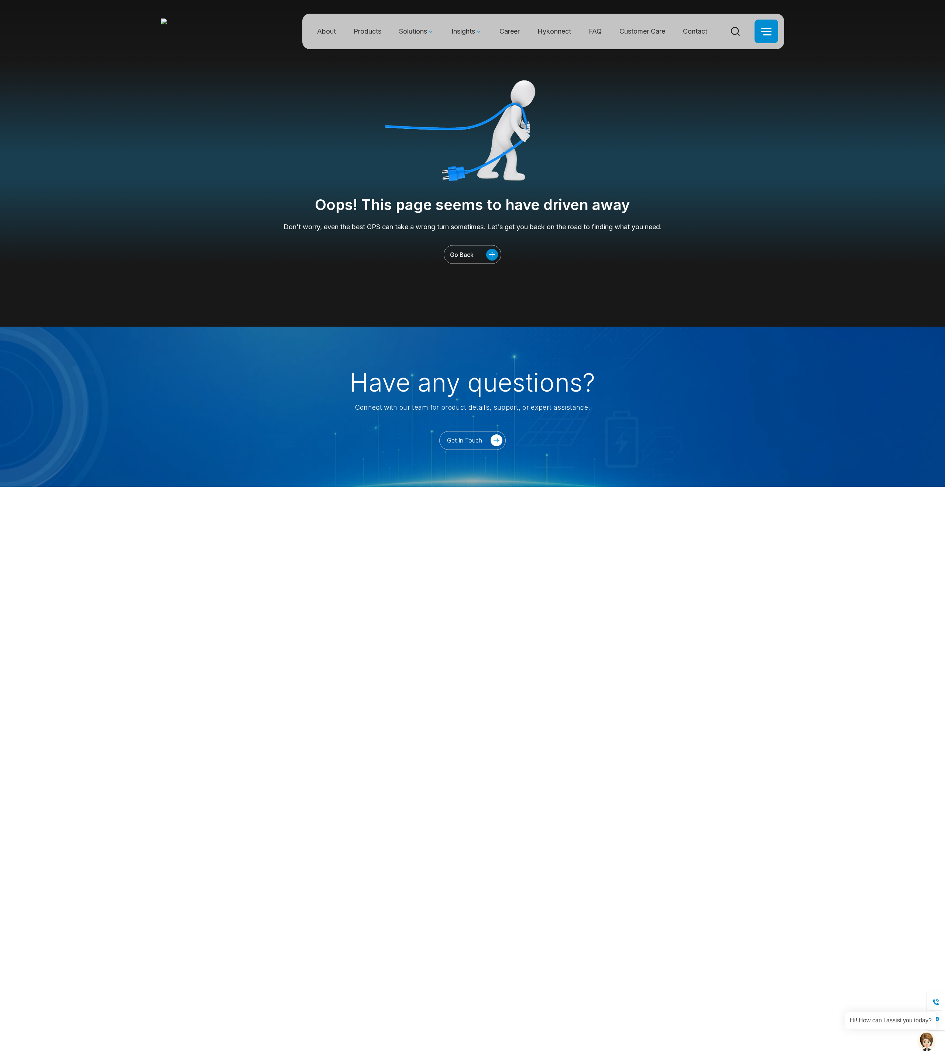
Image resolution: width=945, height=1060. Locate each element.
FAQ (595, 31)
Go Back (462, 254)
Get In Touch (464, 440)
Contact (695, 31)
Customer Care (642, 31)
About (326, 31)
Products (367, 31)
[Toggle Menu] (766, 31)
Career (509, 31)
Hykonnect (554, 31)
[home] (203, 31)
